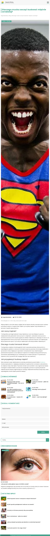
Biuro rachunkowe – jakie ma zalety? (17, 516)
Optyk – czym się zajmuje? (39, 397)
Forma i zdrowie (6, 21)
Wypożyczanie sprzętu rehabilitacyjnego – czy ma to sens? (15, 383)
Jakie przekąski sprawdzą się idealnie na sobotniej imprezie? (24, 522)
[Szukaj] (47, 440)
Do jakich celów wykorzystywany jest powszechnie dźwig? (17, 484)
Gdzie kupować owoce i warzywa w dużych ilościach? (21, 498)
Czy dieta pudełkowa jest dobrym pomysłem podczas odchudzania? (15, 391)
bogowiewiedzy (7, 317)
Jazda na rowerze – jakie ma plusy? (40, 382)
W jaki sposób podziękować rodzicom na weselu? (20, 504)
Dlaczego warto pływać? (39, 389)
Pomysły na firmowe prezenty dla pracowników (20, 510)
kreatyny (42, 362)
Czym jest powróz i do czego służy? (16, 528)
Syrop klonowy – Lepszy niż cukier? (14, 397)
